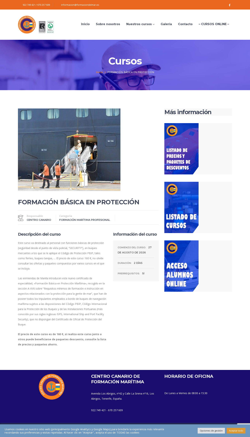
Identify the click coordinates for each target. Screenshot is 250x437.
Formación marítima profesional (84, 220)
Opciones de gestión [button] (211, 430)
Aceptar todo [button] (236, 430)
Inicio (99, 72)
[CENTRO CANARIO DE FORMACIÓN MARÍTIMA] (36, 24)
